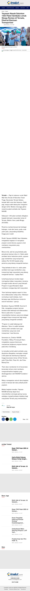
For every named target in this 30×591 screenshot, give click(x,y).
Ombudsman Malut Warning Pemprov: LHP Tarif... (19, 530)
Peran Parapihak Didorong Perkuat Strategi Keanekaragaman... (18, 520)
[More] (18, 419)
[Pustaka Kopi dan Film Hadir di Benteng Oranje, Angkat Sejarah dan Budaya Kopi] (6, 540)
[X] (7, 419)
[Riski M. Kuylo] (4, 406)
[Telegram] (14, 419)
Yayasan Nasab (15, 412)
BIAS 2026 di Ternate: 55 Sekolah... (20, 467)
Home (3, 11)
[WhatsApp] (11, 419)
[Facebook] (3, 419)
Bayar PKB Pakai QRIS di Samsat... (20, 449)
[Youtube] (18, 584)
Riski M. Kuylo (11, 407)
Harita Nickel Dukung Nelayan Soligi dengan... (19, 458)
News (6, 11)
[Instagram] (13, 584)
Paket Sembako (6, 412)
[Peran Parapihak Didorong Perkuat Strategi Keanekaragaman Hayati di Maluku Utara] (6, 520)
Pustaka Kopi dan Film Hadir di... (19, 540)
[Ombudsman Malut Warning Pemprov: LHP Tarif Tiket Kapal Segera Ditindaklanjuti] (6, 531)
